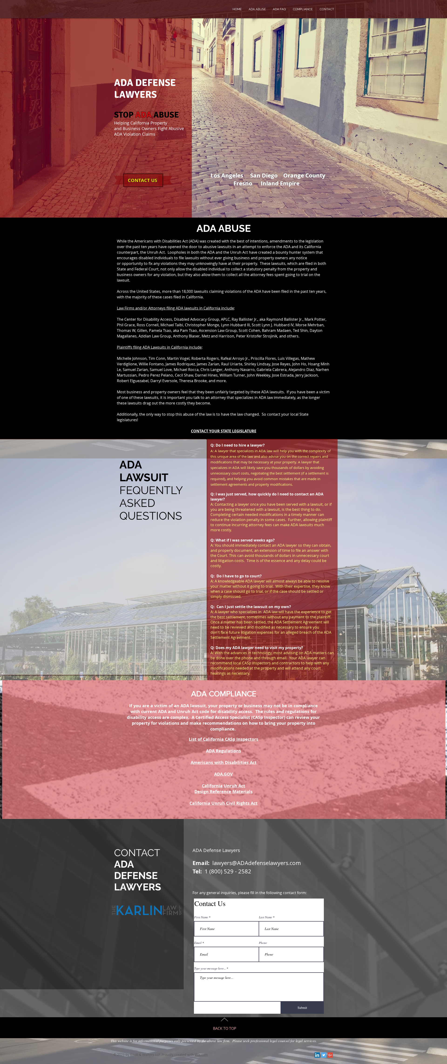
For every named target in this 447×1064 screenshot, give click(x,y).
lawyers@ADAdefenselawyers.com (256, 863)
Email (198, 942)
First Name (201, 917)
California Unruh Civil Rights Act (223, 803)
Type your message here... (210, 968)
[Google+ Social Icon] (330, 1055)
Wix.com (201, 1054)
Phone (263, 942)
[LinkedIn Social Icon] (317, 1055)
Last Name (265, 917)
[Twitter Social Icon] (323, 1055)
